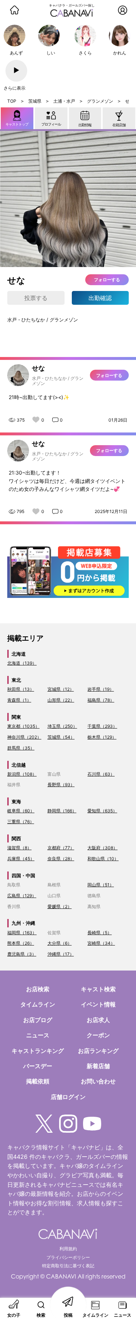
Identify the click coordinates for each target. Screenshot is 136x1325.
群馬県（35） (20, 748)
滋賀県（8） (19, 847)
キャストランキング (38, 1050)
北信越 (19, 765)
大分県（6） (60, 943)
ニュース (37, 1035)
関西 (16, 838)
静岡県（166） (62, 810)
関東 (16, 717)
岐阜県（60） (20, 810)
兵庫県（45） (20, 858)
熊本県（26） (20, 943)
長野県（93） (61, 784)
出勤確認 (100, 297)
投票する (35, 297)
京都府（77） (61, 847)
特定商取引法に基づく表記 (68, 1265)
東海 (16, 801)
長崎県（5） (99, 932)
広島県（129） (21, 895)
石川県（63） (101, 774)
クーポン (98, 1035)
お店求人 (98, 1020)
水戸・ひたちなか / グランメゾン (42, 320)
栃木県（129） (101, 737)
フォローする (107, 279)
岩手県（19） (100, 689)
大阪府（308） (102, 847)
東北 (16, 680)
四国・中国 (23, 875)
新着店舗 (98, 1066)
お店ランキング (98, 1050)
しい (50, 53)
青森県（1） (19, 700)
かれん (119, 53)
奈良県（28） (61, 858)
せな (38, 368)
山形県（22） (61, 700)
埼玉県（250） (62, 726)
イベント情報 (98, 1004)
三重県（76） (20, 821)
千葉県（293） (102, 726)
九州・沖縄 (23, 923)
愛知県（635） (102, 810)
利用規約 (68, 1248)
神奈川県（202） (24, 737)
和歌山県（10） (103, 858)
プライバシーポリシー (68, 1257)
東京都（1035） (23, 726)
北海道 (19, 654)
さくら (85, 53)
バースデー (37, 1066)
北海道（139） (22, 663)
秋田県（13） (20, 689)
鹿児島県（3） (21, 954)
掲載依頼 (37, 1081)
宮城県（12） (61, 689)
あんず (16, 53)
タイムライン (37, 1004)
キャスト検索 (98, 989)
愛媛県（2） (60, 906)
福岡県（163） (22, 932)
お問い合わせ (98, 1081)
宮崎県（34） (101, 943)
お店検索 (37, 989)
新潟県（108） (22, 774)
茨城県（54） (61, 737)
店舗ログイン (68, 1096)
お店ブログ (37, 1020)
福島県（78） (100, 700)
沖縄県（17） (61, 954)
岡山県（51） (100, 884)
